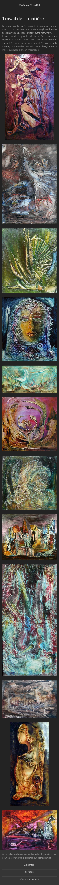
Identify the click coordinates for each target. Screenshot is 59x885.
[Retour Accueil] (29, 5)
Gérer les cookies (29, 879)
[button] (3, 5)
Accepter (29, 865)
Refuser (29, 872)
